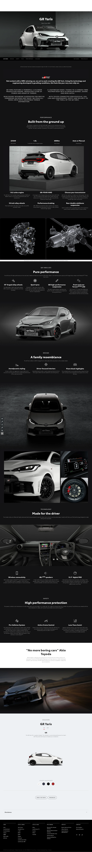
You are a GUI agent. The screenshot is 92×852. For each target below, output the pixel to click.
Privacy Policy (33, 850)
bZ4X (19, 834)
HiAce (33, 832)
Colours (37, 58)
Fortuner (20, 838)
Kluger (19, 836)
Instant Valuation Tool (52, 833)
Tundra (34, 831)
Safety (17, 58)
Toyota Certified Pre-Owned (51, 838)
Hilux (33, 827)
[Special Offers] (2, 424)
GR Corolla (5, 836)
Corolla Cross (21, 829)
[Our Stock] (2, 430)
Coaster (34, 834)
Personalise (84, 58)
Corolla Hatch (6, 829)
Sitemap (50, 850)
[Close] (2, 433)
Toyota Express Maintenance (65, 831)
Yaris (4, 827)
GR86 (4, 834)
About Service (65, 829)
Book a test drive (41, 797)
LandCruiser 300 (21, 841)
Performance (29, 58)
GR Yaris (5, 838)
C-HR (19, 831)
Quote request (50, 835)
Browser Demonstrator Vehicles (52, 831)
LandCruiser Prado (22, 839)
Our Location (79, 827)
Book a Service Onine (66, 827)
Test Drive (40, 27)
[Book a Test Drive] (2, 427)
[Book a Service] (2, 421)
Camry (4, 832)
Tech (22, 58)
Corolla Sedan (6, 831)
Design (12, 58)
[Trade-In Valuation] (2, 418)
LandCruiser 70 (35, 829)
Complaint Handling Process (42, 850)
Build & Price (51, 27)
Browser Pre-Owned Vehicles (51, 828)
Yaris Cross (20, 827)
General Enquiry (79, 829)
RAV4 (19, 832)
